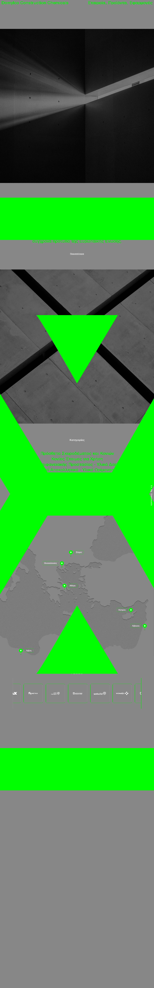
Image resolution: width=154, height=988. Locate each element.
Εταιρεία (97, 2)
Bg (151, 490)
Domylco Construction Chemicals (35, 2)
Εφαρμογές (140, 2)
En (151, 486)
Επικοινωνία (151, 500)
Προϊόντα (118, 2)
